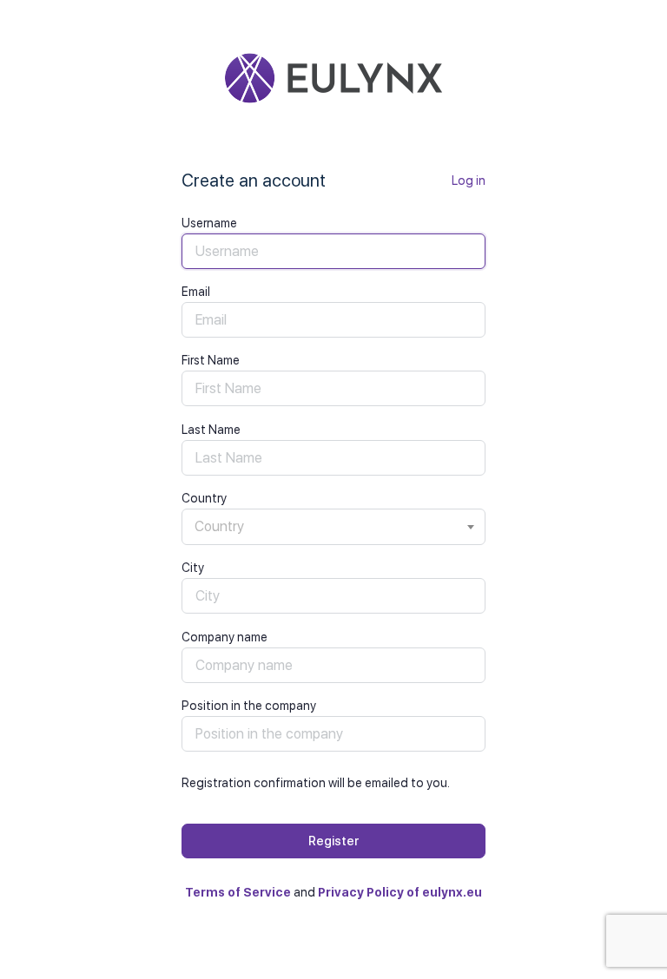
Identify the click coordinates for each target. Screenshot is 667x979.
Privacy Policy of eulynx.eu (400, 892)
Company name (224, 637)
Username (209, 223)
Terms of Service (238, 892)
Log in (468, 180)
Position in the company (249, 706)
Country (204, 498)
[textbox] (333, 527)
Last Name (211, 430)
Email (196, 292)
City (193, 568)
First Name (211, 360)
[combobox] (333, 527)
